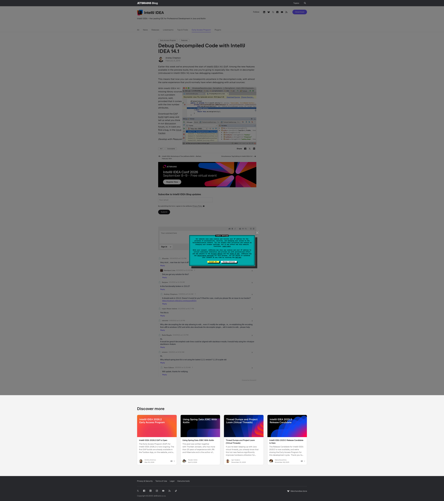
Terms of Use (234, 254)
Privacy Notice (216, 254)
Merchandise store (298, 492)
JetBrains (158, 496)
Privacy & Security (145, 481)
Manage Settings (229, 262)
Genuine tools (183, 481)
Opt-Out (238, 257)
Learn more (226, 246)
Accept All (213, 262)
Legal (172, 481)
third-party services (205, 256)
